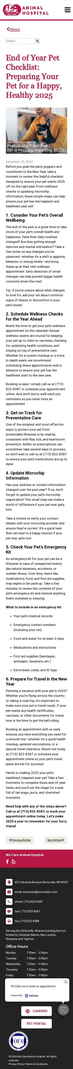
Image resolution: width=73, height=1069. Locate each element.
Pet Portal (36, 1024)
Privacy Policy (16, 1064)
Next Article (54, 840)
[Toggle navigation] (67, 9)
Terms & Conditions (36, 1064)
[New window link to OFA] (19, 1041)
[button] (63, 1010)
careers (40, 1011)
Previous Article (21, 840)
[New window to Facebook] (8, 862)
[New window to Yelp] (14, 862)
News (14, 29)
